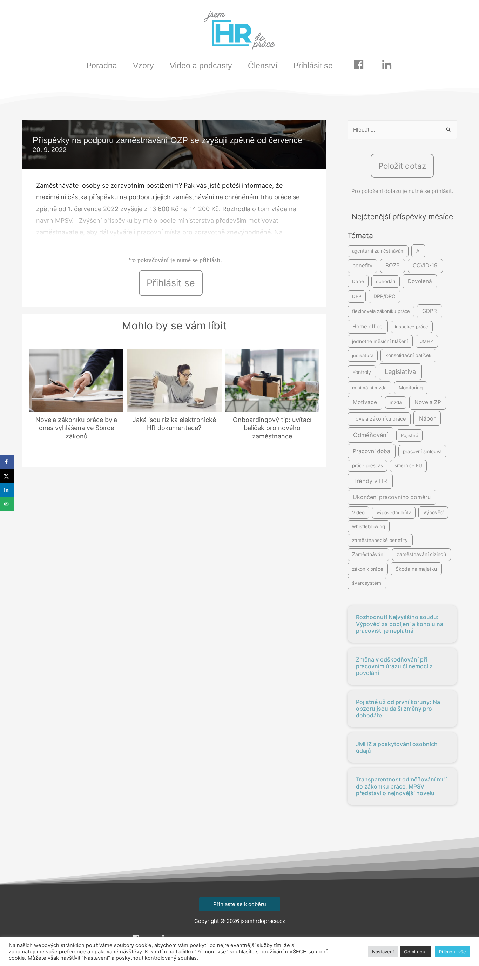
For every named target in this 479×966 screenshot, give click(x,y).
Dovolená (420, 281)
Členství (262, 65)
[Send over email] (7, 504)
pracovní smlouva (422, 451)
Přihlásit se (313, 65)
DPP (356, 296)
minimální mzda (369, 387)
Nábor (427, 418)
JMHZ (426, 341)
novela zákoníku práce (379, 419)
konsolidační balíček (408, 355)
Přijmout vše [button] (452, 951)
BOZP (392, 265)
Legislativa (400, 371)
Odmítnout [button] (415, 951)
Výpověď (433, 512)
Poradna (101, 65)
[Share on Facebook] (7, 462)
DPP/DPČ (384, 296)
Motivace (365, 402)
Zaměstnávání (368, 554)
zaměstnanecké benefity (380, 540)
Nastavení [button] (383, 951)
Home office (367, 326)
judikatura (362, 355)
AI (418, 251)
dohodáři (385, 281)
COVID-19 (425, 265)
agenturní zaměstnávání (378, 251)
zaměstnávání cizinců (421, 554)
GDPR (429, 311)
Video (358, 512)
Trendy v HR (370, 480)
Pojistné (409, 435)
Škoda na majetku (416, 569)
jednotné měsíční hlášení (380, 341)
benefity (362, 265)
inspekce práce (411, 326)
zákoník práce (367, 569)
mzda (396, 402)
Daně (358, 281)
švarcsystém (366, 583)
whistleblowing (368, 526)
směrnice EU (408, 465)
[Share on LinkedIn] (7, 490)
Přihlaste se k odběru (239, 904)
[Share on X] (7, 476)
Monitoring (411, 387)
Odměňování (370, 434)
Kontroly (361, 372)
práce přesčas (367, 465)
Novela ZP (427, 402)
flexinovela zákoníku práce (381, 311)
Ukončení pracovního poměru (392, 497)
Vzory (143, 65)
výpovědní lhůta (394, 512)
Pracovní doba (371, 451)
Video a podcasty (201, 65)
